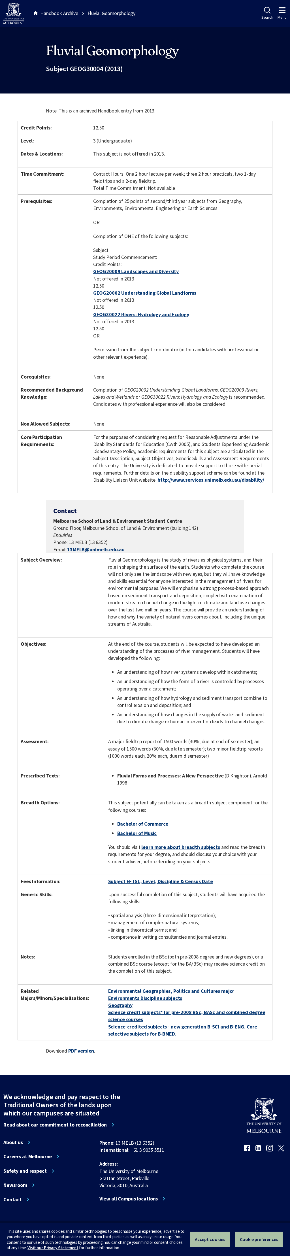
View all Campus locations (128, 1199)
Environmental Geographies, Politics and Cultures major (171, 991)
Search (267, 17)
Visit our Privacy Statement (52, 1247)
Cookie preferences (259, 1239)
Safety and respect (25, 1171)
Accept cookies (210, 1239)
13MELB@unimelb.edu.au (96, 549)
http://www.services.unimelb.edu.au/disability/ (210, 480)
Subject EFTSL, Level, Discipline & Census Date (160, 881)
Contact (12, 1200)
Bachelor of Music (137, 833)
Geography (120, 1005)
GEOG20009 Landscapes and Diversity (136, 271)
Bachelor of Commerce (142, 824)
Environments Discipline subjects (145, 998)
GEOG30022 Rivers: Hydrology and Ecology (141, 314)
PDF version (81, 1050)
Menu (282, 17)
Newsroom (15, 1185)
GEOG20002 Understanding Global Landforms (145, 293)
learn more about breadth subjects (180, 847)
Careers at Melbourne (27, 1156)
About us (13, 1142)
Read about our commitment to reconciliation (55, 1125)
